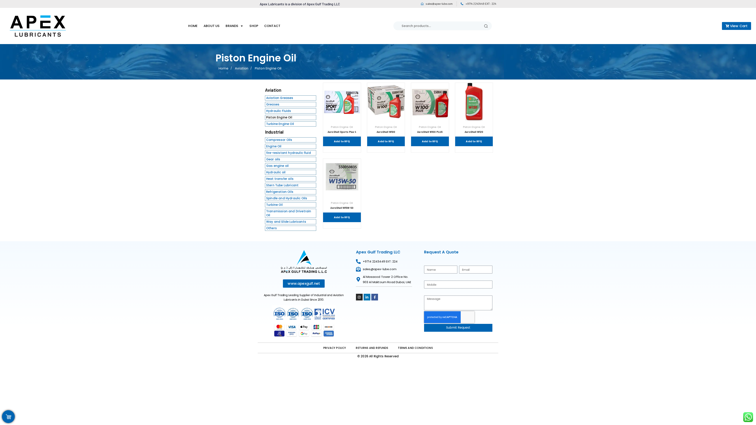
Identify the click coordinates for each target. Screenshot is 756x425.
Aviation (241, 68)
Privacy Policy (334, 348)
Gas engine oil (277, 166)
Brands (232, 26)
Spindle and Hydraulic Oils (286, 198)
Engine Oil (274, 146)
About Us (212, 26)
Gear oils (273, 159)
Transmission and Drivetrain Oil (288, 213)
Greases (272, 104)
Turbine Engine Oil (280, 124)
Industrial (274, 132)
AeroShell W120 (474, 131)
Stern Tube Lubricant (282, 185)
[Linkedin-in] (367, 297)
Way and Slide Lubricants (286, 222)
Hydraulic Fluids (278, 111)
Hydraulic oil (275, 172)
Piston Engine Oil (279, 117)
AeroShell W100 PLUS (430, 131)
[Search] (486, 25)
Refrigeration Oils (279, 192)
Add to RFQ (342, 141)
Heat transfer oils (280, 179)
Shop (253, 26)
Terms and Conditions (415, 348)
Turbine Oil (274, 205)
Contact (272, 26)
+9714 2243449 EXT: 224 (481, 3)
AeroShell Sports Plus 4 (342, 131)
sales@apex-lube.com (439, 3)
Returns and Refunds (372, 348)
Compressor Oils (279, 140)
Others (271, 228)
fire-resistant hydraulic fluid (288, 153)
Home (192, 26)
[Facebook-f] (374, 297)
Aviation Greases (279, 98)
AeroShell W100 (386, 131)
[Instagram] (359, 297)
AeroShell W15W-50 (341, 207)
